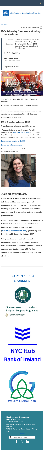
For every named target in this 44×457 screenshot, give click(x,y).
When (10, 39)
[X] (22, 441)
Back (6, 24)
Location (9, 44)
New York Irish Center (21, 132)
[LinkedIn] (27, 441)
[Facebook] (16, 441)
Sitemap (22, 433)
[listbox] (32, 27)
